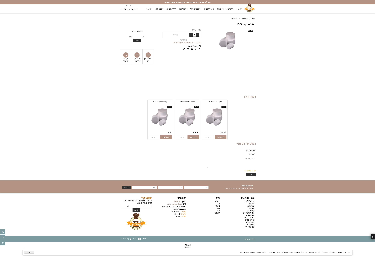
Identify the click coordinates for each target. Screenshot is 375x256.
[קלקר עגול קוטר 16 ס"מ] (160, 127)
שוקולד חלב (250, 206)
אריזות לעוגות (183, 9)
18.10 (195, 30)
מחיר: (199, 30)
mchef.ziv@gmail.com (174, 204)
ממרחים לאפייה (249, 220)
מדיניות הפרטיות (243, 252)
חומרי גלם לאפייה (209, 9)
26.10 (196, 132)
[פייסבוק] (136, 9)
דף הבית (239, 9)
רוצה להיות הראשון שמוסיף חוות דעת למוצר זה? (187, 43)
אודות (218, 203)
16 (170, 132)
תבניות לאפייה (250, 224)
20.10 (223, 132)
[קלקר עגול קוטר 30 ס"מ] (188, 127)
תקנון (218, 208)
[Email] (3, 237)
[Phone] (132, 9)
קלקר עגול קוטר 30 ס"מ (187, 102)
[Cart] (129, 9)
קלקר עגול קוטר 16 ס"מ (160, 102)
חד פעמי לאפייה (171, 9)
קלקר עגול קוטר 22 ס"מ (215, 102)
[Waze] (3, 243)
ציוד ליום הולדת (159, 9)
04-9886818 (177, 201)
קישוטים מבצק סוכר (248, 213)
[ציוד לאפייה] (249, 9)
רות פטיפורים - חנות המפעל (225, 9)
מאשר (29, 252)
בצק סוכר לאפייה (249, 217)
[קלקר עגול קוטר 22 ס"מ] (215, 127)
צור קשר (217, 206)
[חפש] (121, 9)
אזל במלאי (250, 30)
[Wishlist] (125, 9)
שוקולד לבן (251, 203)
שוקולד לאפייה (250, 215)
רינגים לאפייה (250, 222)
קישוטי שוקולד (250, 210)
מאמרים (149, 9)
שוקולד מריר (250, 208)
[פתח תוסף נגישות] (373, 236)
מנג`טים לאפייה (249, 227)
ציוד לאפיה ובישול (195, 9)
